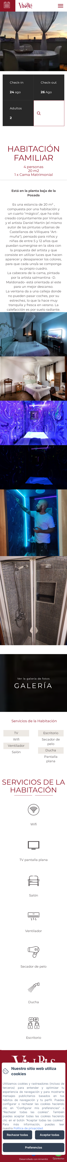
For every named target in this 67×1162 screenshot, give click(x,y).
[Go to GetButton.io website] (58, 1159)
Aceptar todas (49, 1135)
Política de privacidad (28, 1128)
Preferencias (33, 1147)
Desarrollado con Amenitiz (33, 1159)
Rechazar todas (17, 1135)
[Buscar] (49, 113)
